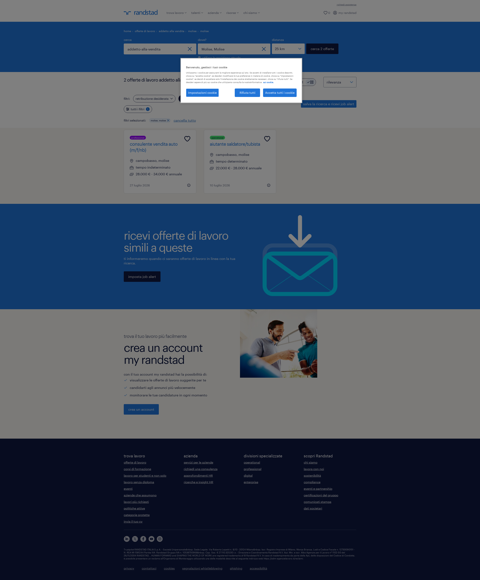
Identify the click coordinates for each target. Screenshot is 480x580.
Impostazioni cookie (202, 92)
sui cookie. (268, 82)
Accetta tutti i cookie (280, 92)
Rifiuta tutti (247, 92)
